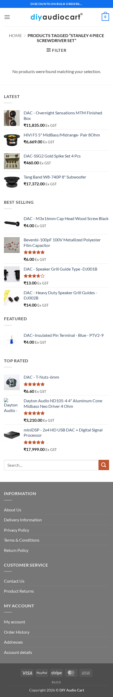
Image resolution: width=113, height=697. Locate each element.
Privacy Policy (16, 529)
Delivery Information (23, 519)
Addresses (13, 641)
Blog (56, 682)
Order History (16, 631)
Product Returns (19, 590)
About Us (12, 509)
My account (14, 621)
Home (15, 35)
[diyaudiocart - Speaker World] (56, 17)
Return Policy (16, 550)
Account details (18, 652)
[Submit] (104, 465)
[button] (7, 17)
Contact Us (14, 580)
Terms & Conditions (21, 539)
